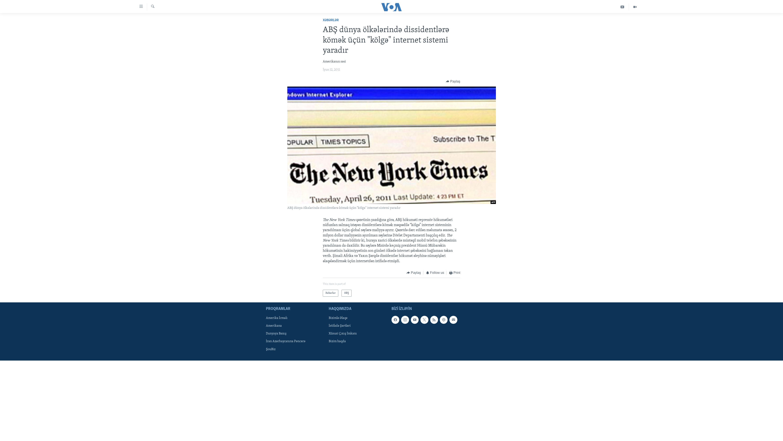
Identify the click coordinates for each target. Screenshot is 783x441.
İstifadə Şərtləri (340, 326)
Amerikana (274, 326)
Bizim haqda (337, 341)
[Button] (453, 81)
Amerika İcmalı (277, 318)
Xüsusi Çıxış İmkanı (343, 333)
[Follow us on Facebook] (395, 320)
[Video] (635, 7)
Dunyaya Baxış (276, 333)
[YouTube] (622, 7)
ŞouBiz (270, 349)
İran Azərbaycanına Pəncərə (285, 341)
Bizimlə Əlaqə (338, 318)
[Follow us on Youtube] (415, 320)
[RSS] (434, 320)
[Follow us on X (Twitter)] (424, 320)
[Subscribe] (453, 320)
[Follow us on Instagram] (405, 320)
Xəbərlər (331, 20)
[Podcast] (444, 320)
